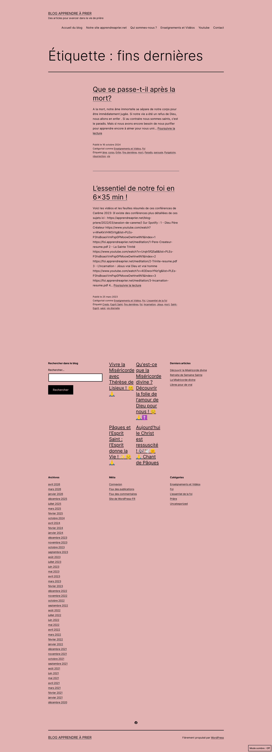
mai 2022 (53, 624)
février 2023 (55, 586)
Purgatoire (170, 152)
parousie (158, 152)
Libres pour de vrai (181, 384)
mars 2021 (54, 687)
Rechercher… (56, 369)
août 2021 (54, 668)
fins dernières (129, 152)
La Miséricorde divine (182, 379)
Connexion (115, 484)
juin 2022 (53, 619)
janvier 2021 (55, 697)
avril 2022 (54, 629)
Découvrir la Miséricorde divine (188, 370)
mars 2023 (54, 581)
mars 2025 (54, 508)
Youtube (204, 27)
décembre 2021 (57, 649)
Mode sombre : (258, 748)
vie (108, 156)
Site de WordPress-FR (122, 498)
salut (102, 308)
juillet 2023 (54, 561)
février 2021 (55, 692)
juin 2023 (53, 566)
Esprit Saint (116, 304)
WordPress (217, 737)
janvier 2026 (55, 493)
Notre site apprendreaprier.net (106, 27)
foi (141, 304)
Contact (218, 27)
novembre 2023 (57, 542)
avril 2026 (54, 484)
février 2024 (55, 527)
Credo (105, 304)
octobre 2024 (56, 518)
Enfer (118, 152)
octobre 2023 (56, 547)
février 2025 (55, 513)
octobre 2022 (56, 600)
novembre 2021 (57, 653)
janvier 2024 (55, 532)
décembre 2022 (57, 590)
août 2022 (54, 610)
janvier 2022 (55, 644)
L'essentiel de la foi (157, 300)
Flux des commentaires (123, 493)
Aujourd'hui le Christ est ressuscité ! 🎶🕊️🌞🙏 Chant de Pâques (148, 445)
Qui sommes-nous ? (143, 27)
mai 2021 (53, 678)
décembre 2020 (57, 702)
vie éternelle (113, 308)
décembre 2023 (57, 537)
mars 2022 (54, 634)
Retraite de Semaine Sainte (186, 375)
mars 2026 (54, 489)
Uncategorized (179, 503)
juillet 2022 (54, 615)
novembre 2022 (57, 595)
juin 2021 (53, 673)
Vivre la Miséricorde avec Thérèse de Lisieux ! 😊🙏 (121, 379)
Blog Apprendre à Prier (70, 13)
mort (140, 152)
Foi (143, 148)
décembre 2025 (57, 498)
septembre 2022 (58, 605)
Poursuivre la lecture (127, 285)
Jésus (160, 304)
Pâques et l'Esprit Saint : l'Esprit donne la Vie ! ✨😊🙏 (120, 445)
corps (111, 152)
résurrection (99, 156)
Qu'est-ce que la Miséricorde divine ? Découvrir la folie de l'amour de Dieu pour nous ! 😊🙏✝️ (148, 391)
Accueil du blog (71, 27)
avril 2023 (54, 576)
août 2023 (54, 557)
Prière (173, 498)
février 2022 (55, 639)
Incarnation (150, 304)
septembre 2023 (58, 552)
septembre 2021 (58, 663)
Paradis (149, 152)
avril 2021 (54, 683)
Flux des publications (121, 489)
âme (104, 152)
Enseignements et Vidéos (178, 27)
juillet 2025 (54, 503)
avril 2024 (54, 523)
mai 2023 (53, 571)
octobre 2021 (56, 658)
